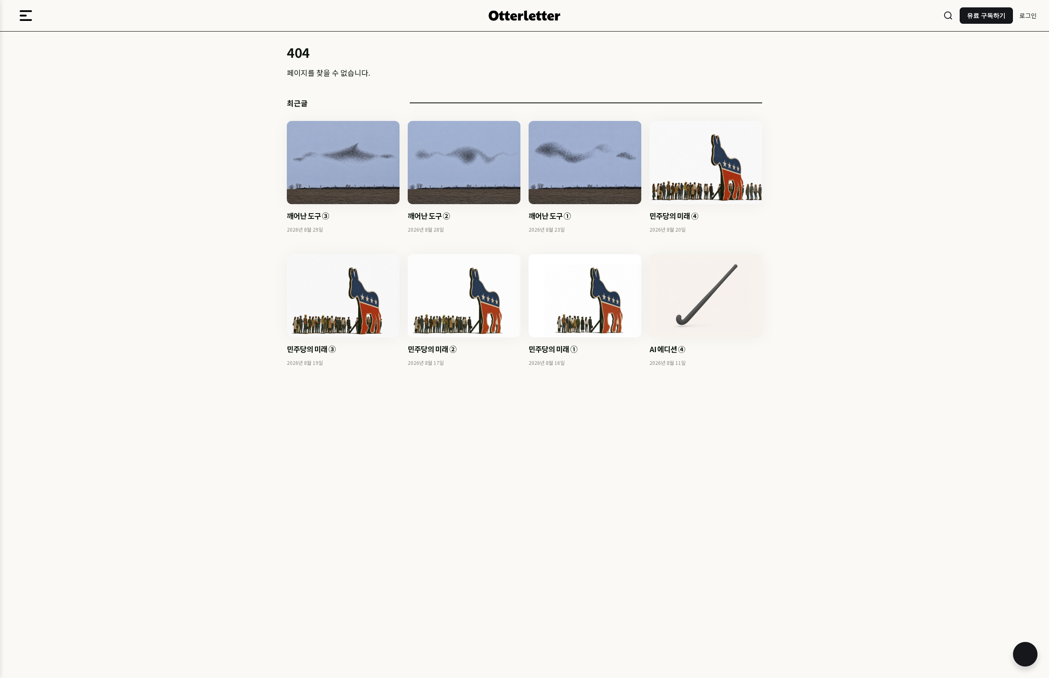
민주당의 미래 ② (432, 349)
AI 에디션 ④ (667, 349)
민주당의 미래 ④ (673, 215)
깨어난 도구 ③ (308, 215)
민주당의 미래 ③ (311, 349)
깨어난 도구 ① (550, 215)
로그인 (1028, 15)
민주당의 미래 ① (553, 349)
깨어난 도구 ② (429, 215)
